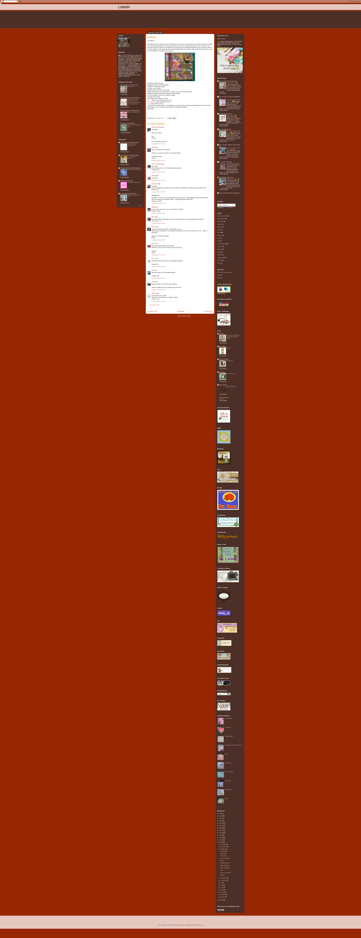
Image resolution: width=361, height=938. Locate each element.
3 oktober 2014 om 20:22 (158, 278)
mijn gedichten (223, 397)
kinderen (219, 235)
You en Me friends (231, 373)
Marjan (153, 207)
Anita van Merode (157, 164)
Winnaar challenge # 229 (134, 182)
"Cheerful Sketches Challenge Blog (130, 168)
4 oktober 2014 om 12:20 (158, 289)
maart (222, 892)
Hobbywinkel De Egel (126, 181)
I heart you (228, 727)
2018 (220, 832)
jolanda (154, 175)
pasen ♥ (221, 399)
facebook (219, 275)
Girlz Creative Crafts (225, 129)
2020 (220, 828)
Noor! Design (223, 385)
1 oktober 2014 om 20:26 (158, 203)
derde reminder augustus (134, 169)
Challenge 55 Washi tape (233, 163)
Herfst (222, 860)
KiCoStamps (222, 346)
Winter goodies (229, 736)
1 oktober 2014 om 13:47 (158, 143)
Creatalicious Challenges (127, 123)
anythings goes (221, 216)
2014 (220, 842)
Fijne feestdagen (224, 867)
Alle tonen (140, 205)
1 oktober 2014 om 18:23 (158, 180)
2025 (220, 816)
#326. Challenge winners (134, 112)
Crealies (221, 333)
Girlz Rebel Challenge (225, 162)
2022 (220, 823)
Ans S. (153, 258)
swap (218, 252)
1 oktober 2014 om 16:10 (158, 172)
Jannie (153, 147)
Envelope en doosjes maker (224, 272)
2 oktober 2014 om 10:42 (158, 240)
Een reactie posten (155, 305)
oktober (223, 849)
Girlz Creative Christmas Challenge (229, 193)
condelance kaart (225, 863)
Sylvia (153, 243)
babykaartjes (220, 218)
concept (219, 224)
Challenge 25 (131, 86)
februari (223, 894)
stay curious (221, 38)
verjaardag (220, 257)
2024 (220, 818)
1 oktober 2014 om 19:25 (158, 192)
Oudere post (208, 311)
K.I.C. (149, 103)
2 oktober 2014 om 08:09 (158, 213)
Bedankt (222, 875)
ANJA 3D (154, 293)
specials (219, 249)
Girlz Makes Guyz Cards (226, 177)
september (224, 878)
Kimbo (153, 281)
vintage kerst (228, 789)
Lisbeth (124, 7)
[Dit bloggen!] (170, 118)
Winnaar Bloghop (230, 386)
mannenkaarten (221, 243)
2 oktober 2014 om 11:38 (158, 255)
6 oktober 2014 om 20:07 (158, 301)
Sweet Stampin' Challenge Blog (129, 155)
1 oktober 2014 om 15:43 (158, 160)
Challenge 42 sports (231, 179)
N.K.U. (149, 100)
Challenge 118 (230, 115)
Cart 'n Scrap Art (224, 359)
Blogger (201, 925)
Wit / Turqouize (229, 771)
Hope (221, 870)
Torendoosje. (229, 360)
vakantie (219, 255)
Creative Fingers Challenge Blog (129, 110)
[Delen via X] (172, 118)
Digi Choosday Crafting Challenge (130, 97)
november (223, 846)
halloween (220, 227)
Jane (153, 270)
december (223, 844)
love (218, 241)
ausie (226, 798)
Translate (230, 207)
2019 (220, 830)
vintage (219, 260)
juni (222, 885)
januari (223, 897)
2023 (220, 821)
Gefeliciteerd (223, 856)
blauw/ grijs (223, 853)
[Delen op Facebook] (174, 118)
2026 (220, 813)
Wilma (153, 217)
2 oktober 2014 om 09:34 (158, 223)
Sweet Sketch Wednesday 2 (128, 193)
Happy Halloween (225, 865)
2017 (220, 835)
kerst (218, 232)
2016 (220, 837)
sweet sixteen (228, 718)
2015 (220, 840)
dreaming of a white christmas (233, 745)
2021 (220, 825)
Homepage (180, 311)
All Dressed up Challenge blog (129, 142)
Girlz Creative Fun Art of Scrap (129, 85)
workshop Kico (224, 851)
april (222, 890)
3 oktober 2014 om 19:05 (158, 266)
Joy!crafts (222, 372)
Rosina (154, 226)
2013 (220, 900)
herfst (218, 230)
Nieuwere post (152, 311)
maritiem (219, 246)
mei (222, 887)
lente (218, 238)
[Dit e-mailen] (168, 118)
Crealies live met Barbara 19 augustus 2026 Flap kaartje (232, 337)
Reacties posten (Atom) (184, 316)
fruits (226, 754)
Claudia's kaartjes (157, 127)
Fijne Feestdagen (225, 858)
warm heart (228, 780)
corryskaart (155, 184)
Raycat (184, 925)
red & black (228, 763)
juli (222, 882)
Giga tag (228, 348)
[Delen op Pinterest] (175, 118)
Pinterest (219, 278)
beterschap (220, 221)
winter (218, 263)
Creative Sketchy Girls (225, 113)
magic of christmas (225, 872)
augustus (223, 880)
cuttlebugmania (151, 102)
